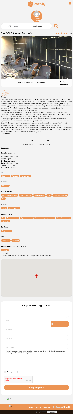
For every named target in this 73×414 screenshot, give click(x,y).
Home (31, 407)
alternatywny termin (60, 324)
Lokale (38, 407)
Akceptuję (52, 412)
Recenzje (4, 95)
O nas (3, 91)
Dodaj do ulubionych (64, 83)
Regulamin (47, 407)
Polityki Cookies (41, 412)
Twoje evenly (38, 19)
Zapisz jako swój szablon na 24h (17, 372)
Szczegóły (5, 94)
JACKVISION (66, 407)
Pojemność (5, 92)
